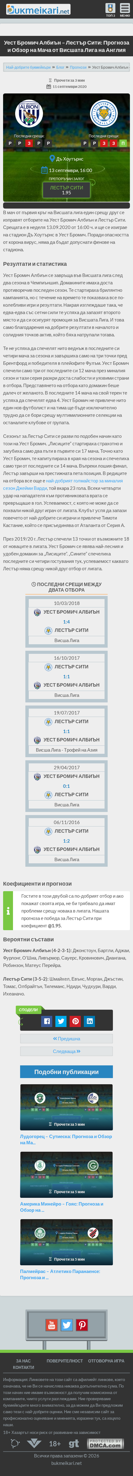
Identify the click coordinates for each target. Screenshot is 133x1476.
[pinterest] (82, 1324)
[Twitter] (67, 1324)
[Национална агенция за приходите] (34, 1442)
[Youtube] (51, 1324)
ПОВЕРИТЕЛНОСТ (65, 1360)
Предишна (68, 1038)
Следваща (64, 1051)
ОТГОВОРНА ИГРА (106, 1360)
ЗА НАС (23, 1360)
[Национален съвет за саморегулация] (17, 1442)
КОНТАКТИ (23, 1367)
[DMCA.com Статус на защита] (101, 1442)
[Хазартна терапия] (74, 1442)
